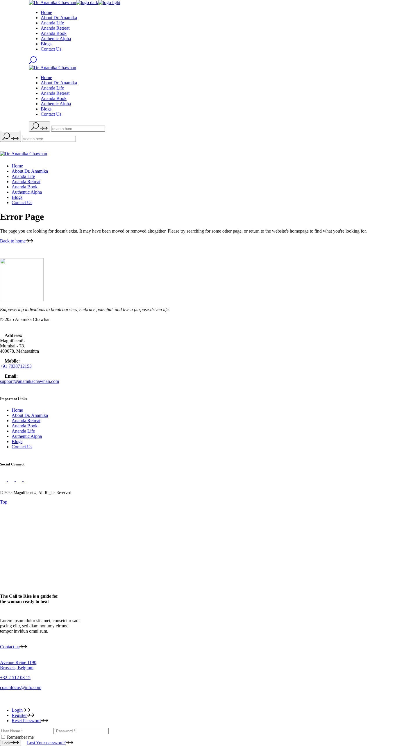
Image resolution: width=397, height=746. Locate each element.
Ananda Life (23, 431)
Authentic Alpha (27, 436)
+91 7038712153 (16, 366)
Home (17, 410)
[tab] (204, 710)
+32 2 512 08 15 (15, 677)
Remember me (20, 737)
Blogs (17, 441)
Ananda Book (24, 425)
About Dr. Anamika (30, 415)
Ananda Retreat (26, 420)
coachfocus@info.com (20, 687)
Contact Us (22, 446)
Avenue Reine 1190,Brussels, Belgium (18, 665)
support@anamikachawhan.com (29, 381)
